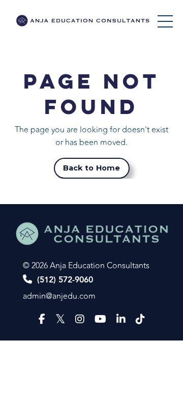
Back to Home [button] (91, 168)
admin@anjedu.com (59, 296)
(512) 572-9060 (65, 280)
